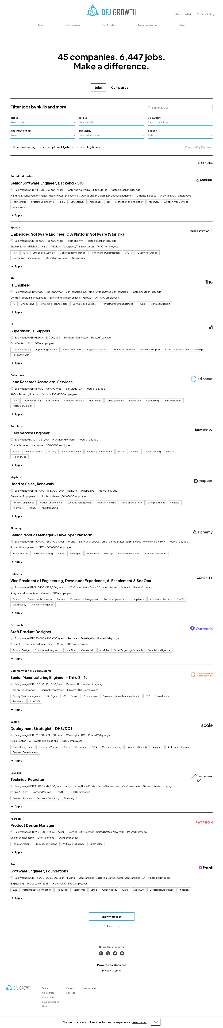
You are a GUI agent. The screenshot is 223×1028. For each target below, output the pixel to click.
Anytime (92, 147)
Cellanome (17, 375)
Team (40, 25)
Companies (73, 25)
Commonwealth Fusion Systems (30, 670)
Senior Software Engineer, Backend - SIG (47, 183)
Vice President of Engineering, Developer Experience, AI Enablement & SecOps (80, 580)
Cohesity (16, 573)
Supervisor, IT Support (30, 331)
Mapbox (15, 477)
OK (155, 1022)
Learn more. (139, 1022)
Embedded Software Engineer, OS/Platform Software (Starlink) (67, 234)
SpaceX (15, 227)
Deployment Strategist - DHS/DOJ (41, 728)
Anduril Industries (21, 176)
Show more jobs (112, 916)
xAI (12, 324)
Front (14, 864)
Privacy (106, 970)
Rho (13, 278)
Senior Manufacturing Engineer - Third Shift (48, 677)
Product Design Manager (32, 825)
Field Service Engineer (30, 433)
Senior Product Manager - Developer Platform (51, 535)
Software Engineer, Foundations (39, 871)
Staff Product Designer (30, 631)
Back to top (114, 926)
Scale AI (15, 721)
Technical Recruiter (27, 779)
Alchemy (16, 528)
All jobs (65, 147)
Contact (70, 993)
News (182, 25)
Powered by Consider (199, 147)
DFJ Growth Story (205, 14)
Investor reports (90, 988)
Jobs (98, 87)
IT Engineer (20, 285)
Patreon (15, 818)
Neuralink (16, 772)
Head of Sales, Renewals (32, 483)
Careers (70, 988)
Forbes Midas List (182, 14)
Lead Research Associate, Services (41, 381)
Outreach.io (18, 625)
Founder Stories (147, 25)
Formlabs (16, 426)
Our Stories (109, 25)
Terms (117, 970)
